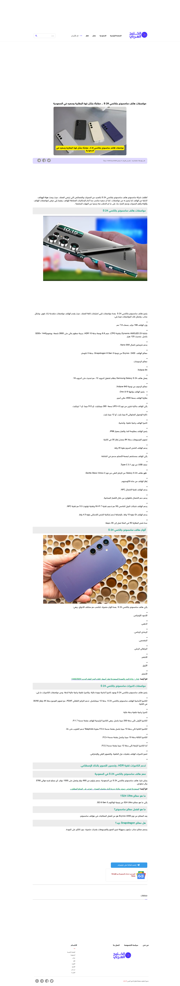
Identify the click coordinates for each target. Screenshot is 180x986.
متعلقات (144, 896)
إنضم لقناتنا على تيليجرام (127, 865)
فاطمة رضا (135, 161)
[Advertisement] (90, 14)
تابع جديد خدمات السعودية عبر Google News (123, 875)
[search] (36, 36)
